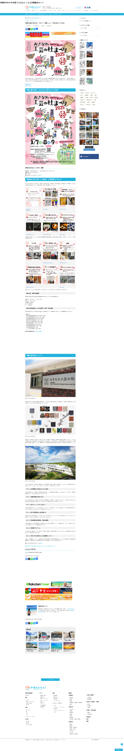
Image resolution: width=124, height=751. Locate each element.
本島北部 (71, 721)
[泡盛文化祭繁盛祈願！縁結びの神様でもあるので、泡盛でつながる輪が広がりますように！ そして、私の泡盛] (89, 129)
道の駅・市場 (29, 703)
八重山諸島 (89, 714)
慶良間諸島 (89, 699)
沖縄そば (96, 97)
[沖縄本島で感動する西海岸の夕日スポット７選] (69, 645)
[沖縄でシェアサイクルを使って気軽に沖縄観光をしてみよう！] (69, 635)
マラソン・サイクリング (58, 710)
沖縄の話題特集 (43, 10)
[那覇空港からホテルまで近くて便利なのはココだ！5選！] (56, 635)
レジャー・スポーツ (77, 10)
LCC (27, 713)
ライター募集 (46, 739)
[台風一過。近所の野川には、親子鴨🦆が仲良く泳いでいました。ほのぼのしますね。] (89, 135)
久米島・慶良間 (90, 695)
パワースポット (57, 700)
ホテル (81, 95)
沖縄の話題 (86, 10)
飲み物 (27, 723)
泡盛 (95, 99)
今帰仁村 (71, 730)
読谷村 (71, 715)
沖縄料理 (42, 706)
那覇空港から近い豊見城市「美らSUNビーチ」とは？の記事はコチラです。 (40, 545)
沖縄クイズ (82, 99)
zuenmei (81, 92)
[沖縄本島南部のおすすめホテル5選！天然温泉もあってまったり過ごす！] (31, 645)
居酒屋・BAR (43, 695)
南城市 (71, 700)
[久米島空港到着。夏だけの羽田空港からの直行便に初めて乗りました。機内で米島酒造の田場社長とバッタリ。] (82, 129)
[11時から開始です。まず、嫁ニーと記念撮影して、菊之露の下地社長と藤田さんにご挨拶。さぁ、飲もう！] (96, 142)
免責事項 (56, 739)
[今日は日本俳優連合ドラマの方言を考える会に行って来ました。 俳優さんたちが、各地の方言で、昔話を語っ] (96, 129)
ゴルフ (55, 711)
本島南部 (71, 695)
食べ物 (27, 704)
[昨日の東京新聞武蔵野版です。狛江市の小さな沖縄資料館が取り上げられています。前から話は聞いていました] (82, 135)
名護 (95, 95)
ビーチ (55, 705)
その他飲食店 (43, 705)
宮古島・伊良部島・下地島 (92, 701)
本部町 (91, 97)
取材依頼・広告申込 (39, 739)
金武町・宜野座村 (73, 727)
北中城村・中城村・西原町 (75, 719)
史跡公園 (55, 698)
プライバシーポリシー (62, 739)
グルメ (68, 10)
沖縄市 (71, 710)
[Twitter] (87, 7)
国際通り (82, 97)
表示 (29, 84)
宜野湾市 (71, 712)
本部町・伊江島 (73, 729)
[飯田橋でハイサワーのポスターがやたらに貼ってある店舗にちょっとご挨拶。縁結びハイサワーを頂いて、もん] (89, 142)
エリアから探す (94, 10)
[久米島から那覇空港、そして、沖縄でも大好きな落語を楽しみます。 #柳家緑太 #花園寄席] (96, 122)
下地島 (88, 707)
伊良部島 (89, 705)
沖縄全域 (88, 716)
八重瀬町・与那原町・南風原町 (76, 702)
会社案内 (34, 739)
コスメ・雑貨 (29, 724)
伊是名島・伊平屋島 (74, 733)
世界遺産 (86, 95)
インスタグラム (70, 608)
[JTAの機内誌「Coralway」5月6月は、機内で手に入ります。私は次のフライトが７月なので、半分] (96, 135)
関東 (87, 721)
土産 (55, 10)
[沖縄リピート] (33, 7)
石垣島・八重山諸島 (91, 710)
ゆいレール (93, 92)
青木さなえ (88, 104)
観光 (50, 10)
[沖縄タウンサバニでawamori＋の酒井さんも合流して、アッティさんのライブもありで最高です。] (96, 115)
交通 (59, 10)
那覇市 (70, 693)
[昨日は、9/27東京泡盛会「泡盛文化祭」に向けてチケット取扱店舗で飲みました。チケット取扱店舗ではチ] (82, 115)
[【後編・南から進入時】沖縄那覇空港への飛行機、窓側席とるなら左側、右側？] (56, 645)
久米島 (91, 95)
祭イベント (33, 20)
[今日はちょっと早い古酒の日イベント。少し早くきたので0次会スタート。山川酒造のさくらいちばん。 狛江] (89, 115)
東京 (87, 719)
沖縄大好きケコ (89, 99)
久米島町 (89, 697)
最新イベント (34, 10)
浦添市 (71, 704)
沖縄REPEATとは (79, 7)
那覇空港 (93, 102)
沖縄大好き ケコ (37, 17)
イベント (27, 695)
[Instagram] (85, 7)
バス (27, 714)
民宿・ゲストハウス (30, 701)
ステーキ (42, 703)
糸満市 (71, 699)
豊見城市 (27, 20)
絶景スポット (56, 697)
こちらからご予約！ (38, 331)
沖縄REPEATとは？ (28, 739)
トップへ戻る (50, 679)
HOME (28, 10)
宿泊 (64, 10)
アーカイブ (81, 20)
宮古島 (87, 97)
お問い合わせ (51, 739)
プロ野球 (55, 708)
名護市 (71, 724)
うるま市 (71, 709)
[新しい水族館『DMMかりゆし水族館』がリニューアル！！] (31, 635)
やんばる (87, 92)
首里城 (94, 104)
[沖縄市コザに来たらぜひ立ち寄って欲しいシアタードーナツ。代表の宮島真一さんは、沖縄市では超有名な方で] (89, 122)
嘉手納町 (71, 717)
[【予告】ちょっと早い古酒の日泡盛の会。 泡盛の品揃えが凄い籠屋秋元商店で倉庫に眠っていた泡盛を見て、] (82, 122)
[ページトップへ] (122, 744)
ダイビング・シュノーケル (59, 707)
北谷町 (71, 714)
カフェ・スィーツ (44, 700)
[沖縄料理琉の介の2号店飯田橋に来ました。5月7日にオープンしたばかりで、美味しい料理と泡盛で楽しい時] (82, 142)
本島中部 (71, 706)
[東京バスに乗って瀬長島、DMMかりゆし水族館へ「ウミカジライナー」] (44, 635)
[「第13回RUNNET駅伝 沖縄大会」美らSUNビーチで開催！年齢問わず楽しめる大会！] (44, 645)
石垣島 (88, 102)
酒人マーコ (82, 104)
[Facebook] (89, 7)
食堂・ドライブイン (44, 698)
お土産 (26, 719)
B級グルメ (42, 702)
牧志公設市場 (82, 102)
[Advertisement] (50, 343)
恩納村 (71, 725)
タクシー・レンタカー (30, 716)
